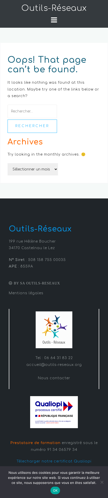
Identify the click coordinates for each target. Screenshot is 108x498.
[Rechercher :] (32, 111)
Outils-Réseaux (54, 8)
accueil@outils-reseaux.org (54, 365)
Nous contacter (54, 378)
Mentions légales (26, 293)
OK (55, 490)
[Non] (101, 482)
